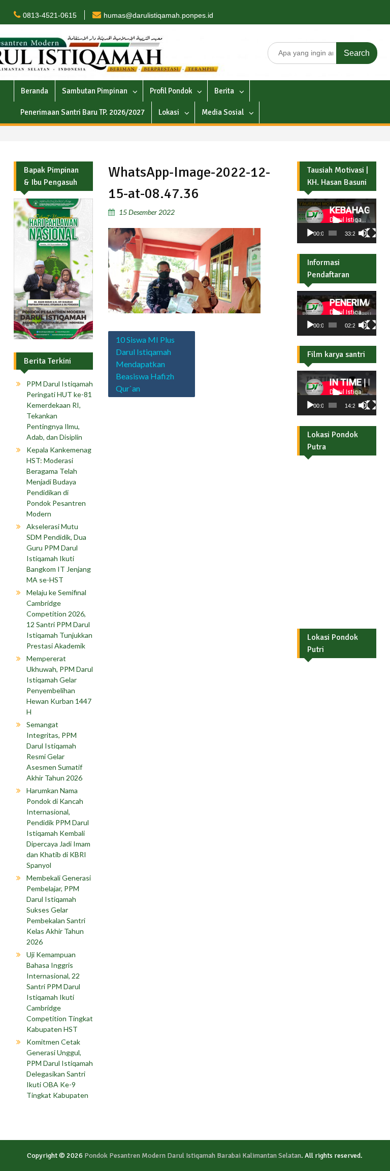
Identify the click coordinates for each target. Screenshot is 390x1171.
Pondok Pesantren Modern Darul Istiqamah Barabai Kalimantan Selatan (192, 1155)
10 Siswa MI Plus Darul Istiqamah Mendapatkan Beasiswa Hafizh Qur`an (145, 364)
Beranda (34, 90)
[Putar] (310, 233)
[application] (336, 221)
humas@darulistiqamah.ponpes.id (158, 15)
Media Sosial (223, 112)
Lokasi (168, 112)
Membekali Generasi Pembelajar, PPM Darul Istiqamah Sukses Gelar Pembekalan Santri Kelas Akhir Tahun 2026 (58, 909)
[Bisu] (363, 233)
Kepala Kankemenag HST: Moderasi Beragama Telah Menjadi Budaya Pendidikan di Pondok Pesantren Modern (58, 481)
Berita (224, 90)
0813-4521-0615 (50, 15)
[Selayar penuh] (371, 233)
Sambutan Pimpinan (94, 90)
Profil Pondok (171, 90)
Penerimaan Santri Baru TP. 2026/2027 (82, 112)
